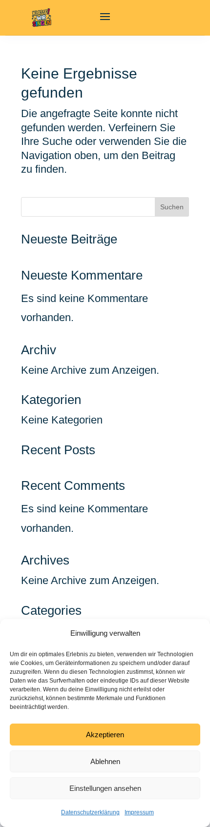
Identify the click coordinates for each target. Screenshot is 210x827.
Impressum (139, 812)
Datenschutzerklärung (90, 812)
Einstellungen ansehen (105, 788)
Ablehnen (105, 761)
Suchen (172, 207)
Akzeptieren (105, 734)
